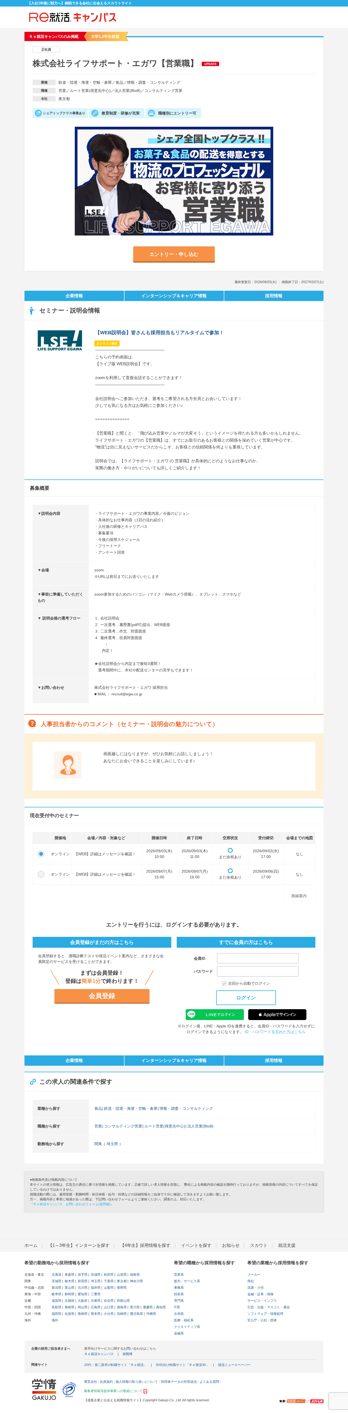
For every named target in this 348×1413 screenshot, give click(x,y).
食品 (98, 1108)
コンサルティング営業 (123, 1126)
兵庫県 (95, 1301)
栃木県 (69, 1281)
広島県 (95, 1307)
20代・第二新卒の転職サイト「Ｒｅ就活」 (115, 1365)
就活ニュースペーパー (234, 1365)
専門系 (179, 1301)
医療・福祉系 (184, 1320)
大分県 (108, 1314)
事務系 (179, 1288)
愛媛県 (147, 1307)
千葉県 (108, 1281)
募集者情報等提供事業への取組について (113, 1391)
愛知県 (82, 1294)
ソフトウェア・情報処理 (265, 1314)
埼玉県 (112, 1144)
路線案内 (299, 896)
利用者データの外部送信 (179, 1382)
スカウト (259, 1245)
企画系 (179, 1314)
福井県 (95, 1288)
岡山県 (82, 1307)
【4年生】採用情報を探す (145, 1245)
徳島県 (121, 1307)
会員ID (199, 958)
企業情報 (74, 295)
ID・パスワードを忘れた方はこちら (275, 1032)
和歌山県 (123, 1301)
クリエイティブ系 (187, 1327)
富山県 (69, 1288)
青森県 (69, 1274)
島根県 (69, 1307)
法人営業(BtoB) (200, 1126)
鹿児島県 (136, 1314)
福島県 (134, 1274)
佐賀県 (69, 1314)
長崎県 (82, 1314)
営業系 (179, 1274)
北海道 (56, 1274)
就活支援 (287, 1245)
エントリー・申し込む (174, 254)
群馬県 (82, 1281)
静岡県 (69, 1294)
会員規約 (106, 1382)
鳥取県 (56, 1307)
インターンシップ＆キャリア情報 (174, 295)
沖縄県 (150, 1314)
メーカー (253, 1274)
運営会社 (90, 1382)
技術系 (179, 1294)
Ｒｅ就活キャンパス (99, 1354)
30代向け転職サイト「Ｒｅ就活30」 (182, 1365)
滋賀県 (56, 1301)
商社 (250, 1281)
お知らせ (231, 1245)
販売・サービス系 (187, 1281)
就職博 (127, 1354)
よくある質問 (209, 1382)
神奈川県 (136, 1281)
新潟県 (56, 1288)
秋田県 (108, 1274)
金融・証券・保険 (260, 1294)
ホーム (31, 1245)
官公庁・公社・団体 (262, 1320)
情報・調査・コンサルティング (186, 1108)
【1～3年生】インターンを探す (79, 1245)
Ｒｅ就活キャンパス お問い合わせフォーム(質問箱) (71, 1204)
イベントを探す (196, 1245)
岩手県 (82, 1274)
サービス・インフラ (262, 1301)
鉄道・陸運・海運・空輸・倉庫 (130, 1108)
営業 (98, 1126)
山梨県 (108, 1288)
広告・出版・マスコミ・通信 (268, 1307)
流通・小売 (255, 1288)
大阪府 (82, 1301)
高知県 (160, 1307)
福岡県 (56, 1314)
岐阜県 (56, 1294)
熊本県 (95, 1314)
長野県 (121, 1288)
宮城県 (95, 1274)
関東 (98, 1144)
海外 (55, 1320)
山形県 (121, 1274)
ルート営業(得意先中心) (164, 1126)
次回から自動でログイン (249, 983)
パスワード (203, 971)
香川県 (134, 1307)
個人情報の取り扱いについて (137, 1382)
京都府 (69, 1301)
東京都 (121, 1281)
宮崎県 (121, 1314)
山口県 (108, 1307)
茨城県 (56, 1281)
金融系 (179, 1333)
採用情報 (273, 295)
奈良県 (108, 1301)
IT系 (177, 1307)
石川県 (82, 1288)
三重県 (95, 1294)
